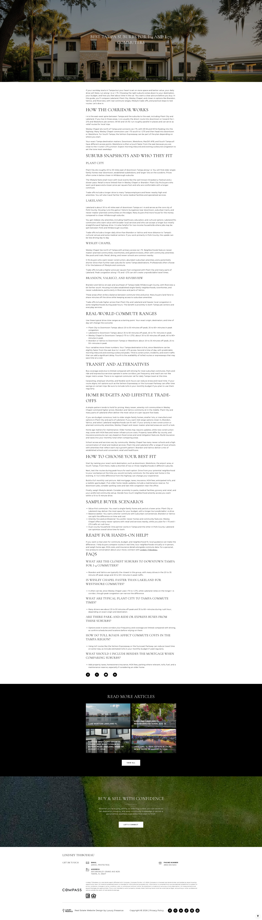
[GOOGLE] (192, 911)
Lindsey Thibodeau (148, 550)
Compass (133, 882)
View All (131, 763)
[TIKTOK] (186, 911)
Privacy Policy (157, 910)
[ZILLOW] (197, 911)
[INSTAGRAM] (175, 911)
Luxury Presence (115, 910)
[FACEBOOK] (170, 911)
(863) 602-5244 (170, 865)
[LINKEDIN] (181, 911)
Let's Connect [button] (131, 825)
